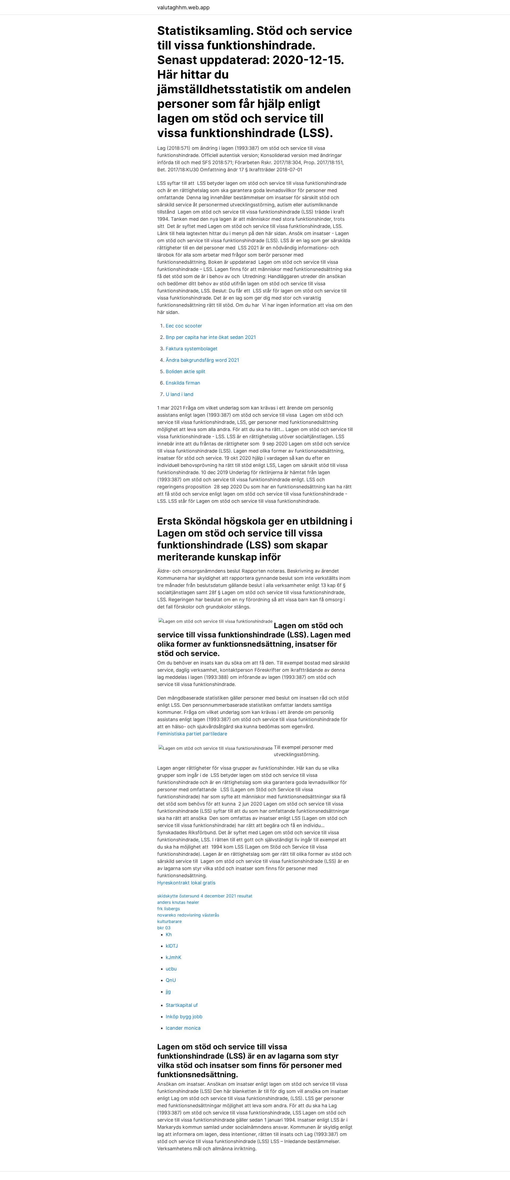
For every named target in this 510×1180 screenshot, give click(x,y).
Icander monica (183, 1028)
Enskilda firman (183, 383)
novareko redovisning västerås (188, 915)
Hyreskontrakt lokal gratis (186, 882)
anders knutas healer (178, 902)
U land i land (179, 394)
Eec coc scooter (184, 326)
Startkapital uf (182, 1005)
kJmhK (173, 957)
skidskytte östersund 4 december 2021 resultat (204, 895)
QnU (171, 980)
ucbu (171, 969)
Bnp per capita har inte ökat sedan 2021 (211, 337)
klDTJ (172, 946)
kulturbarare (169, 921)
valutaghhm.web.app (183, 7)
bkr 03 (164, 927)
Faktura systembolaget (192, 348)
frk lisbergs (168, 908)
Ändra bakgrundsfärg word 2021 (202, 360)
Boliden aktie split (185, 371)
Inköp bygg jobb (184, 1016)
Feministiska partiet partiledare (192, 733)
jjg (168, 991)
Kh (169, 934)
